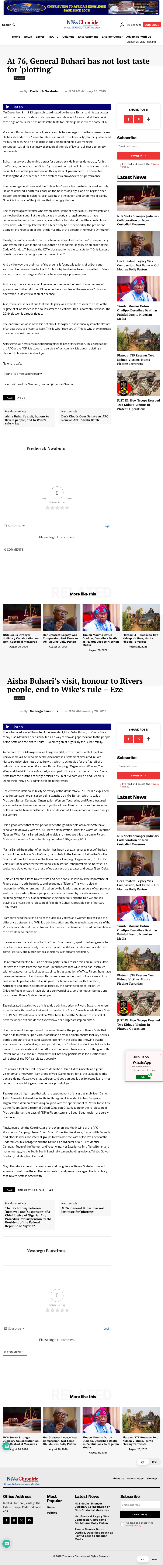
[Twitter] (138, 119)
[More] (148, 119)
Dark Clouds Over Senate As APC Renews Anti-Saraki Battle (84, 418)
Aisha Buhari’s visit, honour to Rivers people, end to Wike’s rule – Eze (27, 420)
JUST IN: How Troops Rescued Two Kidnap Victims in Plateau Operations (138, 404)
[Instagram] (14, 1520)
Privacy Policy (133, 1525)
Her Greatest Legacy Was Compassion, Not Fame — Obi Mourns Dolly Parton (138, 265)
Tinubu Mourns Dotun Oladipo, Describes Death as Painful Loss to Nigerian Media (137, 312)
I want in (136, 155)
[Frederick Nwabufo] (13, 448)
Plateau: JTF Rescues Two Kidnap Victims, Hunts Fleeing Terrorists (135, 359)
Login (107, 526)
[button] (9, 25)
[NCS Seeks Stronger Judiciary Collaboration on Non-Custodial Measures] (138, 198)
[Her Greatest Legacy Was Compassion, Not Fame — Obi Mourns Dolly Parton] (138, 243)
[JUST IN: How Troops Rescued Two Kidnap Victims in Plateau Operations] (138, 383)
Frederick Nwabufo (44, 91)
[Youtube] (29, 1520)
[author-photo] (5, 646)
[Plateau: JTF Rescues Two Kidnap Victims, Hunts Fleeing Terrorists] (138, 338)
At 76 (21, 397)
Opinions (19, 77)
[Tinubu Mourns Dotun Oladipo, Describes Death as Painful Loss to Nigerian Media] (138, 288)
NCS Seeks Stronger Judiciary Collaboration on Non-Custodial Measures (138, 220)
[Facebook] (128, 119)
